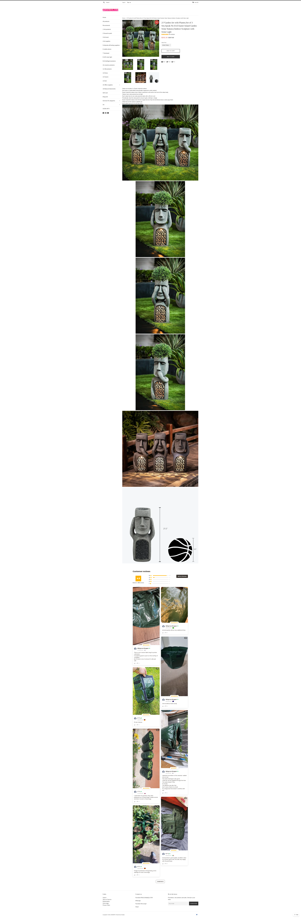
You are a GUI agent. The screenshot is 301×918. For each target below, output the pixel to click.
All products (106, 21)
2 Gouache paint (107, 33)
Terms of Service (107, 899)
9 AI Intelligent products (109, 61)
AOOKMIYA (113, 914)
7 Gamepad (106, 53)
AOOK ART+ (106, 108)
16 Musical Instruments (109, 88)
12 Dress (105, 73)
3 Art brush (106, 37)
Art (111, 104)
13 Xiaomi (105, 77)
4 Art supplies (106, 41)
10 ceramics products (109, 65)
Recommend (106, 25)
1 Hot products (107, 29)
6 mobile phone (107, 49)
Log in (123, 2)
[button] (168, 34)
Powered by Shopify (120, 914)
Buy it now (170, 56)
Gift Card (105, 92)
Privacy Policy (106, 905)
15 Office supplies (111, 85)
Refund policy (106, 901)
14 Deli (105, 81)
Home (104, 17)
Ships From (163, 42)
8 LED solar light (107, 57)
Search (104, 897)
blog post (105, 96)
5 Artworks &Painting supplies (111, 45)
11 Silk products (107, 69)
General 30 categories (111, 100)
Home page (106, 903)
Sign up (129, 2)
